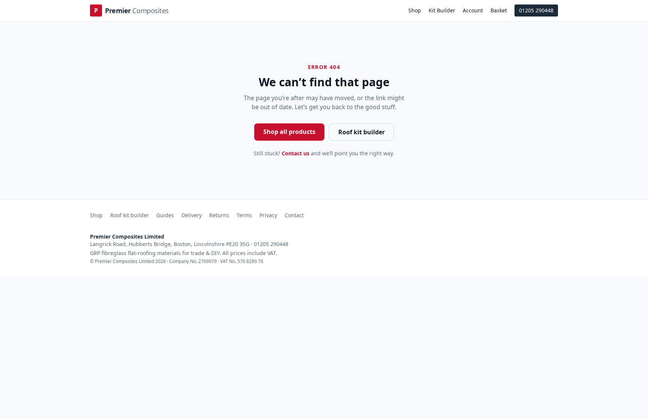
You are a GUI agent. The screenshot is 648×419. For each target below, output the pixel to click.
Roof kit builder (361, 132)
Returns (219, 215)
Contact (294, 215)
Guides (165, 215)
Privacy (268, 215)
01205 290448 (536, 10)
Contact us (295, 153)
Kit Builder (442, 10)
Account (473, 10)
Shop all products (289, 132)
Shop (414, 10)
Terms (244, 215)
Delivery (192, 215)
